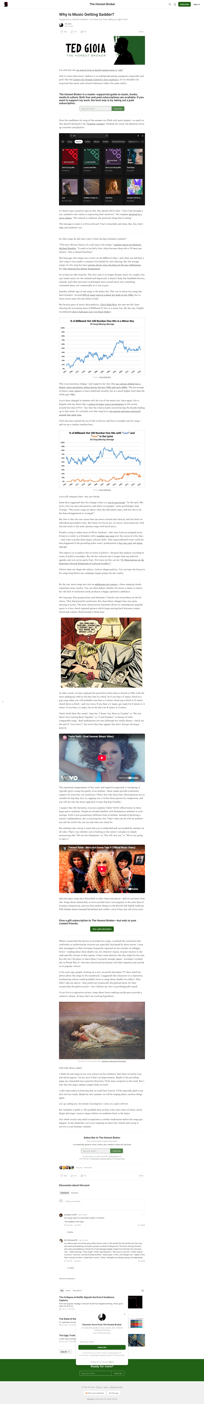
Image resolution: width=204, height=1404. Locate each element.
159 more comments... (67, 1279)
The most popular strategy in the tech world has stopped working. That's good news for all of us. (91, 1304)
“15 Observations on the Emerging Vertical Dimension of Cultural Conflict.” (101, 561)
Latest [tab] (68, 1290)
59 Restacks (88, 1167)
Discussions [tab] (77, 1290)
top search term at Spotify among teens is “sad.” (99, 70)
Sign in (197, 4)
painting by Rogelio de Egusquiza (114, 1061)
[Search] (169, 4)
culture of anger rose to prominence (106, 404)
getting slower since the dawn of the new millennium (114, 265)
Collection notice (116, 1387)
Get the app (113, 1393)
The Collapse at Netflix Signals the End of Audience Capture (86, 1299)
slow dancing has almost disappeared (81, 269)
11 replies (70, 1268)
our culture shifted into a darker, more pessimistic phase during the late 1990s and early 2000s (100, 385)
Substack (90, 1399)
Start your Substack (96, 1393)
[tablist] (69, 1192)
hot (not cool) (125, 543)
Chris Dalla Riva (108, 304)
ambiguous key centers (106, 584)
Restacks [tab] (74, 1193)
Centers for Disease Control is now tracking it (96, 79)
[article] (102, 1304)
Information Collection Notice (101, 1355)
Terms (105, 1387)
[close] (125, 1314)
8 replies (70, 1232)
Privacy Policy (120, 1355)
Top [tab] (61, 1290)
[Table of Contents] (2, 702)
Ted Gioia (68, 24)
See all (64, 1352)
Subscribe (184, 4)
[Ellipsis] (144, 1215)
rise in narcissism (116, 502)
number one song (105, 536)
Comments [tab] (64, 1193)
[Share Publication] (175, 4)
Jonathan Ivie (69, 1214)
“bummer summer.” (96, 124)
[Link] (56, 99)
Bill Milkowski (70, 1240)
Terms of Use (113, 1353)
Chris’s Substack (79, 312)
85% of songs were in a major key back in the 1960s (108, 295)
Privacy (99, 1387)
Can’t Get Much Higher (99, 312)
